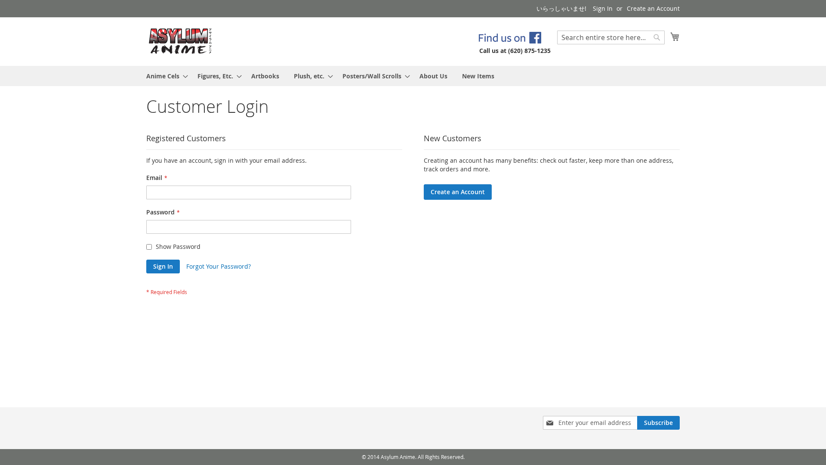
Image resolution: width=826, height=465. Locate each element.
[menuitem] (164, 76)
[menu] (413, 76)
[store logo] (180, 41)
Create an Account (653, 8)
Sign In (603, 8)
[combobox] (611, 37)
